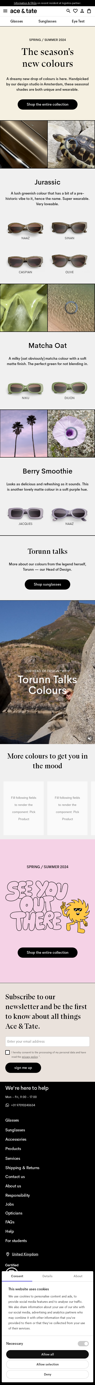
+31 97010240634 (23, 1105)
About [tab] (78, 1276)
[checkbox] (7, 1052)
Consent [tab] (17, 1276)
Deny (47, 1374)
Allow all (47, 1354)
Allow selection (47, 1364)
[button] (76, 11)
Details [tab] (47, 1276)
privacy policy (30, 1057)
